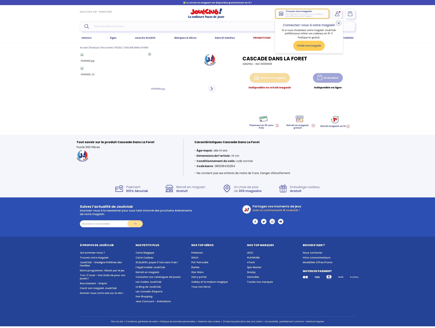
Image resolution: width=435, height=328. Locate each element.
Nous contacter (312, 252)
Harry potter (199, 277)
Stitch (194, 257)
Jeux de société (145, 38)
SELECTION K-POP (88, 11)
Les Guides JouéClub (148, 282)
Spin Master (254, 267)
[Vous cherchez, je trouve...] (86, 26)
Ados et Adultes (225, 38)
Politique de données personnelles (177, 321)
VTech (251, 262)
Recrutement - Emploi (93, 283)
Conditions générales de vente (142, 321)
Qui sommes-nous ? (92, 252)
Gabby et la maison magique (209, 282)
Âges (113, 38)
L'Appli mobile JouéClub (150, 267)
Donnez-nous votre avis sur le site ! (101, 293)
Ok (135, 223)
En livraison (331, 78)
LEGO (250, 252)
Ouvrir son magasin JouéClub (98, 288)
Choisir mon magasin (309, 45)
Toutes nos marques (260, 282)
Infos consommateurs (316, 257)
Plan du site (117, 321)
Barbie (195, 267)
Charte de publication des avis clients (242, 321)
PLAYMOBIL (253, 257)
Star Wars (197, 272)
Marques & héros (185, 38)
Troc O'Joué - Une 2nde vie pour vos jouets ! (102, 277)
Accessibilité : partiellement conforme (284, 321)
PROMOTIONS (105, 11)
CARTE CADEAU (344, 38)
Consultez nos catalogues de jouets (158, 277)
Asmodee (253, 277)
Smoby (251, 272)
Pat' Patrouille (199, 262)
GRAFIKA (248, 64)
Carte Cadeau (144, 257)
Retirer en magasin (272, 78)
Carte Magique (145, 252)
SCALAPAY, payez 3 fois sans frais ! (157, 262)
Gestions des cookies (209, 321)
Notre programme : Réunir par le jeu (102, 270)
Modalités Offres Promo (318, 262)
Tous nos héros (201, 286)
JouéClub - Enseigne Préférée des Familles (101, 264)
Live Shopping (144, 296)
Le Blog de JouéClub (148, 286)
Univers (86, 38)
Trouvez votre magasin (94, 257)
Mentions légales (315, 321)
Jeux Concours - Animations (153, 301)
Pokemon (197, 252)
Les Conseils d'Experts (149, 291)
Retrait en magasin (147, 272)
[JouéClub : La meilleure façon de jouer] (206, 17)
